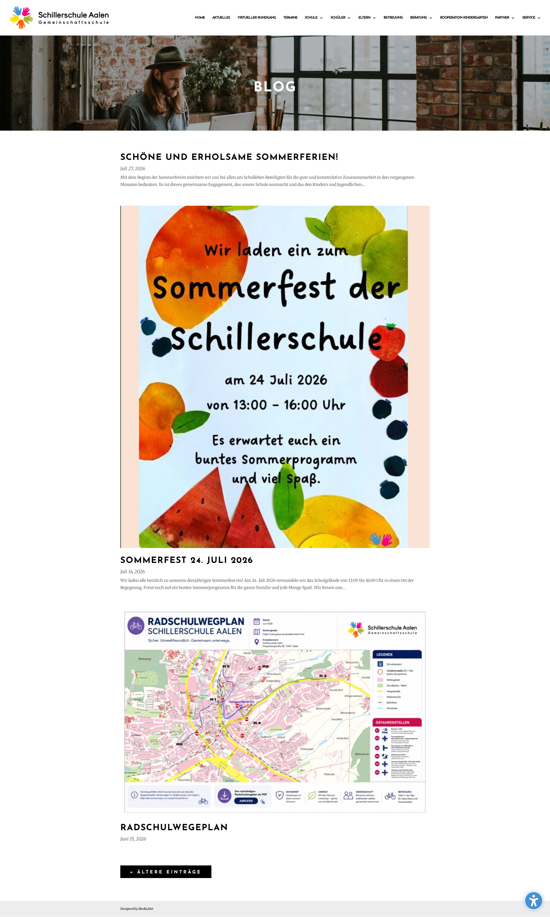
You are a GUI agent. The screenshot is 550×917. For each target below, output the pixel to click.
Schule (311, 17)
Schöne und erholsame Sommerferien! (229, 157)
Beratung (418, 17)
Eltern (364, 17)
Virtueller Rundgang (256, 17)
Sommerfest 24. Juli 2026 (186, 560)
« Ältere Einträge (166, 872)
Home (200, 17)
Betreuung (393, 17)
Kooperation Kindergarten (464, 17)
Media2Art (145, 909)
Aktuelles (221, 17)
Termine (290, 17)
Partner (502, 17)
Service (528, 17)
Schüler (338, 17)
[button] (534, 901)
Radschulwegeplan (174, 828)
